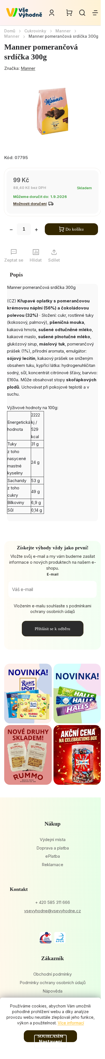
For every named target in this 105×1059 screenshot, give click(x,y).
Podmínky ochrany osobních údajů (53, 982)
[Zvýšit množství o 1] (36, 230)
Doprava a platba (52, 848)
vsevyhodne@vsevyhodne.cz (52, 910)
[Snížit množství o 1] (11, 230)
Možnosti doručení (30, 203)
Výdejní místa (53, 839)
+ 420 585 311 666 (52, 902)
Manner (28, 68)
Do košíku (75, 229)
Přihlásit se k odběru (52, 629)
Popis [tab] (16, 274)
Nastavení (50, 1041)
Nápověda (52, 991)
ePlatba (52, 856)
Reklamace (52, 864)
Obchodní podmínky (52, 974)
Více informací (71, 1022)
